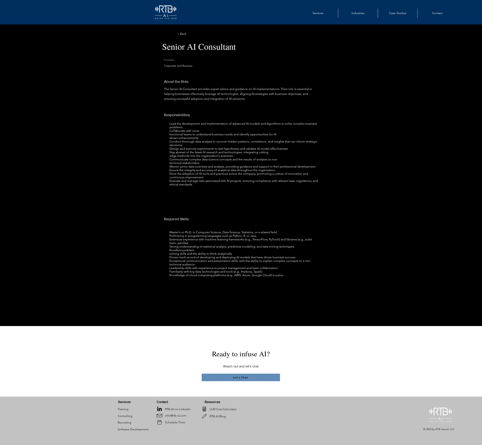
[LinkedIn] (159, 409)
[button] (358, 13)
